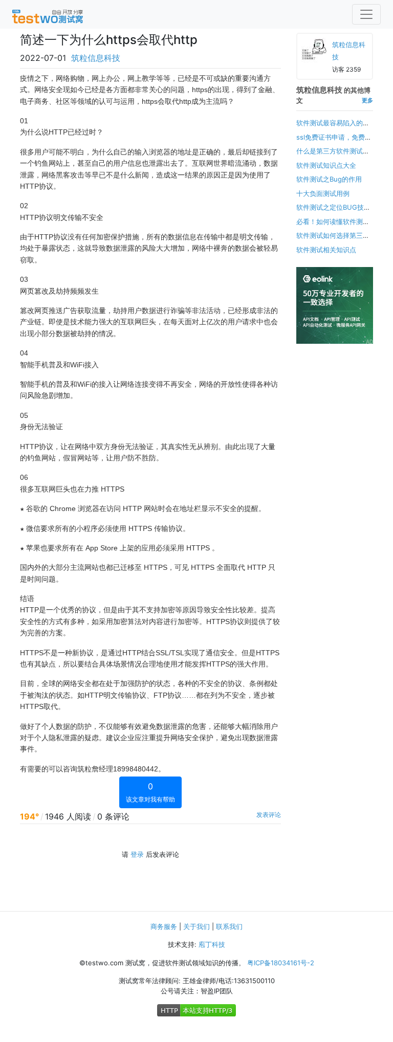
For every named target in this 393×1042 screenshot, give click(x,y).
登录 (137, 854)
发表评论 (268, 814)
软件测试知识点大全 (326, 165)
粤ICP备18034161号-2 (280, 963)
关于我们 (196, 926)
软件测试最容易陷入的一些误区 (332, 128)
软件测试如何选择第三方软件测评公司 (332, 240)
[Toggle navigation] (366, 14)
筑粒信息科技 (95, 58)
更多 (367, 100)
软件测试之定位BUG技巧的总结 (333, 212)
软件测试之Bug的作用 (329, 179)
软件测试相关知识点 (326, 250)
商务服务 (163, 926)
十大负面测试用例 (323, 193)
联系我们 (229, 926)
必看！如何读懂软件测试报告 (332, 226)
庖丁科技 (212, 944)
